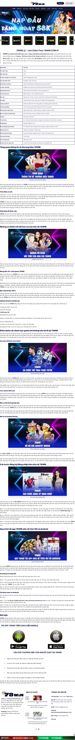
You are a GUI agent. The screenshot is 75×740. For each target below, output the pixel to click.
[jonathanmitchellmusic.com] (37, 3)
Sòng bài (43, 8)
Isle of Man (58, 214)
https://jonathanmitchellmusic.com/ (35, 600)
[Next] (71, 22)
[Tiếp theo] (39, 729)
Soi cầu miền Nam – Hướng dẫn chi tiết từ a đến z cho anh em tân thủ (37, 718)
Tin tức (61, 8)
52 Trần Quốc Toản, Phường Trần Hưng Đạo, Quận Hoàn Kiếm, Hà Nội (61, 701)
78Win (13, 8)
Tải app (37, 8)
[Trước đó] (36, 729)
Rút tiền (31, 8)
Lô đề (48, 8)
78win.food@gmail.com (61, 707)
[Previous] (3, 22)
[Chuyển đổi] (4, 658)
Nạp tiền (25, 8)
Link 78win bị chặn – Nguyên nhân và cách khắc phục (37, 702)
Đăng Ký (19, 8)
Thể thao (54, 8)
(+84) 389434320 (63, 715)
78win (3, 698)
